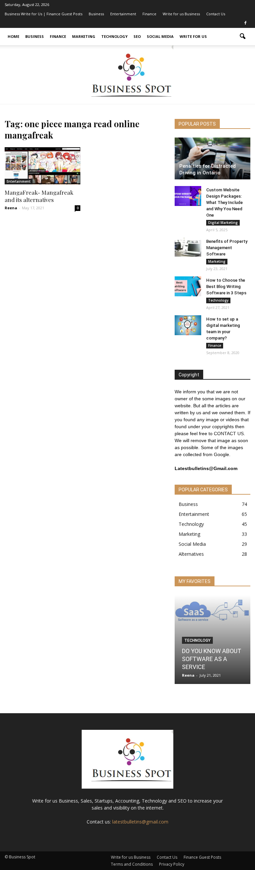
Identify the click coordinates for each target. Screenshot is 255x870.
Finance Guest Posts (202, 857)
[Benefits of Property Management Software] (188, 247)
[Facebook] (245, 23)
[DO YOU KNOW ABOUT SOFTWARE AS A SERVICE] (212, 611)
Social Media (160, 36)
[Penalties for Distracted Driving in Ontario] (212, 158)
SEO (137, 36)
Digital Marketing (223, 222)
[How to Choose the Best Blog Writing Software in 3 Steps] (188, 286)
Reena (11, 207)
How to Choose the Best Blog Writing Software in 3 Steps (226, 286)
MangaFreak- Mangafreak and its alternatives (39, 196)
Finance (149, 13)
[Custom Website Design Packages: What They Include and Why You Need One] (188, 196)
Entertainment (123, 13)
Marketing (83, 36)
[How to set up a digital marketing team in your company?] (188, 325)
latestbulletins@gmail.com (140, 822)
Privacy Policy (171, 864)
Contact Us (215, 13)
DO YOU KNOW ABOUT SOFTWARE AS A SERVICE (211, 658)
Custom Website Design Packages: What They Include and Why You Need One (224, 202)
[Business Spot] (127, 74)
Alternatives (191, 554)
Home (13, 36)
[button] (242, 37)
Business (96, 13)
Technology (114, 36)
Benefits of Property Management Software (226, 247)
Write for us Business (181, 13)
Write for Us (193, 36)
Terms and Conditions (132, 864)
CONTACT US (229, 433)
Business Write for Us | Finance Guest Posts (43, 13)
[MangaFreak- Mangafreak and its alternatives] (42, 165)
